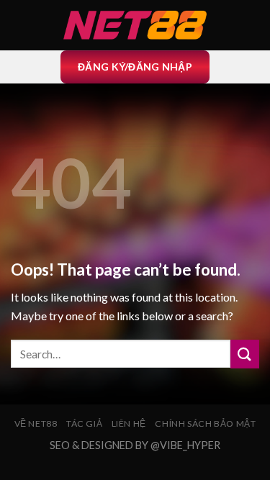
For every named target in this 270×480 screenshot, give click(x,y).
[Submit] (244, 354)
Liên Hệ (129, 423)
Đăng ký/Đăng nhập (135, 66)
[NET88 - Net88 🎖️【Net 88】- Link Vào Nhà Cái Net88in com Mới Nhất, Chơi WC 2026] (135, 25)
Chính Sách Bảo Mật (205, 423)
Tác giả (84, 423)
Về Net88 (36, 423)
